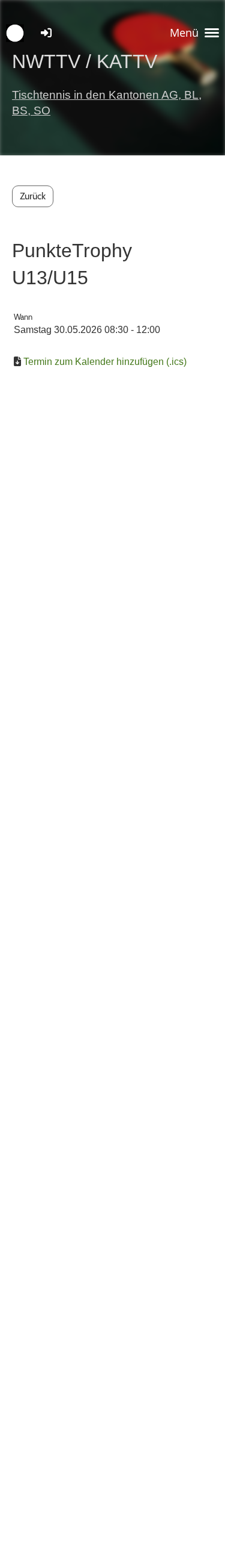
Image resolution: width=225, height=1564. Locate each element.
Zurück (33, 196)
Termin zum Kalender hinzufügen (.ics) (105, 362)
